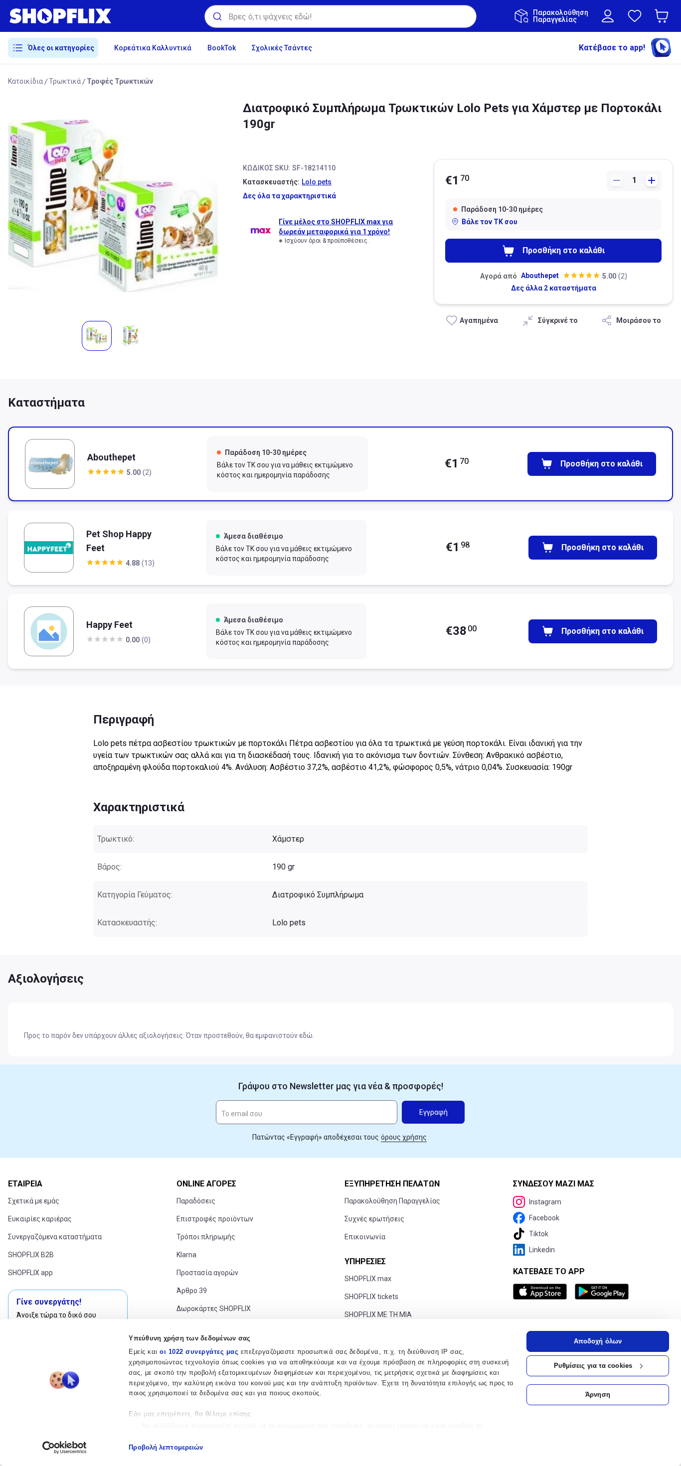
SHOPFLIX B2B (31, 1255)
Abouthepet (540, 276)
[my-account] (607, 15)
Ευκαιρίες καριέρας (40, 1219)
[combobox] (340, 16)
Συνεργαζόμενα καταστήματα (55, 1237)
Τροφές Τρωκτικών (120, 81)
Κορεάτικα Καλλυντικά (152, 48)
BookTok (221, 48)
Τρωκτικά (65, 81)
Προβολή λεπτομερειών (166, 1447)
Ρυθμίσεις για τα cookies (593, 1365)
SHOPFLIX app (30, 1273)
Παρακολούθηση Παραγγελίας (392, 1201)
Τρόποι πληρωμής (205, 1237)
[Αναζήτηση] (216, 16)
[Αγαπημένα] (634, 15)
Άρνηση (597, 1394)
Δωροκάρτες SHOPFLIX (213, 1309)
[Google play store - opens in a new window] (602, 1292)
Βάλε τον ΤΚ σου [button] (489, 222)
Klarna (186, 1255)
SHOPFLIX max (367, 1279)
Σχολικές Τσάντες (282, 48)
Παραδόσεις (195, 1201)
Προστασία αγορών (207, 1273)
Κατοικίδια (25, 81)
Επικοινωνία (364, 1237)
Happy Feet (109, 624)
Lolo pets (317, 182)
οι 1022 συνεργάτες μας (199, 1351)
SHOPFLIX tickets (371, 1297)
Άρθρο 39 (191, 1291)
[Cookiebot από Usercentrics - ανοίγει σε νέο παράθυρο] (64, 1447)
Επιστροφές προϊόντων (214, 1219)
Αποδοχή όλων (598, 1341)
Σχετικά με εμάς (33, 1201)
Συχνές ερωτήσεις (374, 1219)
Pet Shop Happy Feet (119, 541)
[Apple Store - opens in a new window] (542, 1292)
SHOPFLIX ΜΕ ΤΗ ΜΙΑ (378, 1315)
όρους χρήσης (404, 1137)
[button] (663, 15)
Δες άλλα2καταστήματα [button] (553, 288)
